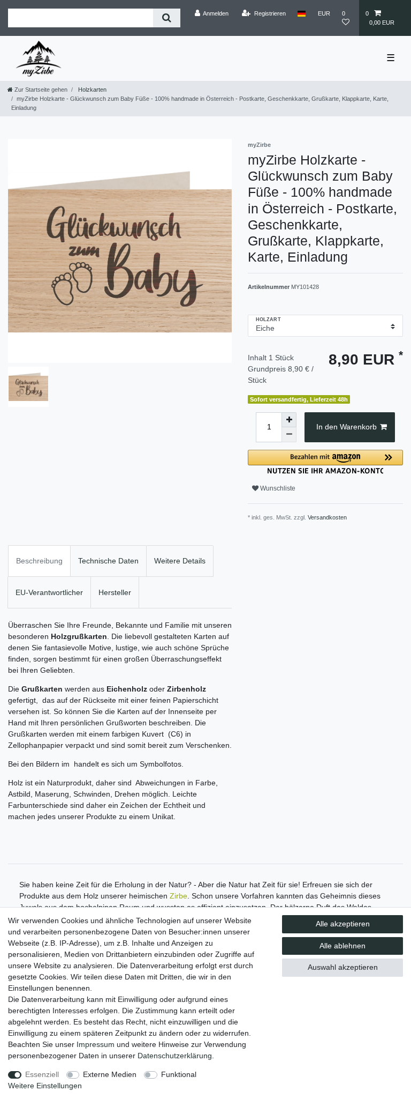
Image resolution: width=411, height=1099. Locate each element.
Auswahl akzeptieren (343, 967)
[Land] (301, 13)
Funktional (178, 1074)
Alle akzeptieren (343, 923)
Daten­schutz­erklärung (175, 1055)
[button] (325, 462)
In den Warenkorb (346, 426)
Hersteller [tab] (114, 592)
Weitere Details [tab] (180, 560)
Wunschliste (276, 488)
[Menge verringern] (288, 434)
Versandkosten (327, 517)
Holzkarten (91, 89)
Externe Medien (109, 1074)
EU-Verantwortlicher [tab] (49, 592)
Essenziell (42, 1074)
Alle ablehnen (342, 945)
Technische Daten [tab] (108, 560)
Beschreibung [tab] (39, 560)
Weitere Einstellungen (45, 1085)
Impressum (96, 1044)
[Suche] (166, 18)
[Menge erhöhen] (288, 419)
